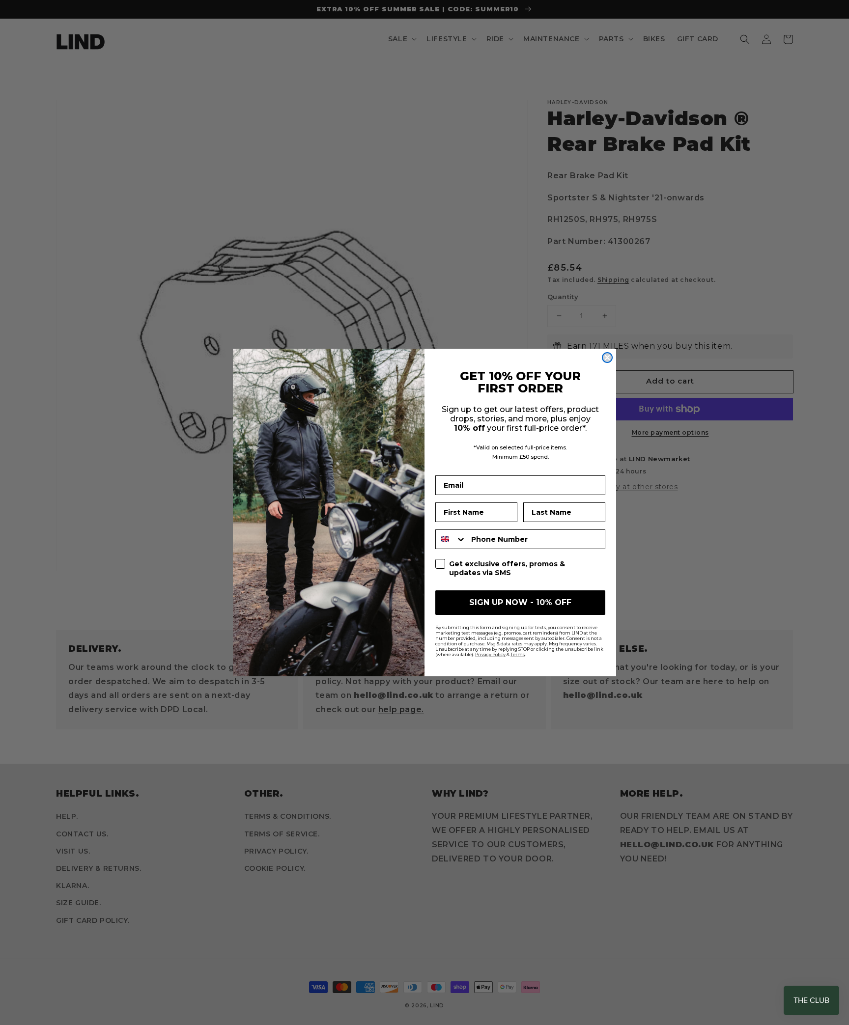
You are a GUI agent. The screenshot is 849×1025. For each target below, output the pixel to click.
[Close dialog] (607, 357)
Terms (517, 654)
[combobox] (451, 539)
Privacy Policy (490, 654)
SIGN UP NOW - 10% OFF (520, 602)
